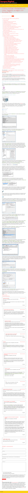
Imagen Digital (7, 1)
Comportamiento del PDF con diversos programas (9, 23)
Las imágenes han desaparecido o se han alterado (10, 52)
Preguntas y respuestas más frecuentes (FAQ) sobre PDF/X (10, 35)
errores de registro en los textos (15, 76)
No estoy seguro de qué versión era (9, 309)
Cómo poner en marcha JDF (6, 67)
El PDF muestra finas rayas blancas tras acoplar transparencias (12, 43)
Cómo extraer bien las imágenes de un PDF (8, 28)
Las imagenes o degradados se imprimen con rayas (11, 47)
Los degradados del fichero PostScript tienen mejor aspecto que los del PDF (14, 58)
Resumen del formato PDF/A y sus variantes (9, 68)
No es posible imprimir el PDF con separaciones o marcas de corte (13, 62)
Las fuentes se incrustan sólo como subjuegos (10, 46)
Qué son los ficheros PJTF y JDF (7, 66)
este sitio (23, 487)
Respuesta (24, 316)
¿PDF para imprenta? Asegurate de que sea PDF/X (9, 65)
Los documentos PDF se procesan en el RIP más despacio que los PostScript (14, 59)
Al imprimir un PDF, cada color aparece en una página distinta (12, 39)
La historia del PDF (5, 20)
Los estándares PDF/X (6, 32)
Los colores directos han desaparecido (9, 56)
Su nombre (3, 451)
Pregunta (4, 341)
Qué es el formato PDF (6, 19)
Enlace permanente (22, 298)
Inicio (3, 5)
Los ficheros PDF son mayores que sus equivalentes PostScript (12, 60)
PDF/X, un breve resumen (6, 34)
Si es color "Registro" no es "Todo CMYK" (9, 401)
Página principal (4, 458)
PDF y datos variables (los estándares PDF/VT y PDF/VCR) (10, 33)
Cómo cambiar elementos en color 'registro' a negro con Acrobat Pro (13, 40)
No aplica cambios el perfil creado (7, 389)
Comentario (3, 461)
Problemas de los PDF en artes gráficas (8, 36)
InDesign (21, 103)
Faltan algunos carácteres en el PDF (9, 45)
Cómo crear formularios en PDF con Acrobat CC (9, 25)
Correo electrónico (4, 454)
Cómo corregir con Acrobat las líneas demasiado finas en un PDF (12, 41)
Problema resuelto (7, 368)
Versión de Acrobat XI (6, 298)
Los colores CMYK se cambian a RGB (9, 55)
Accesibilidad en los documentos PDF (8, 22)
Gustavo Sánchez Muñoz (15, 482)
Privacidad (1, 491)
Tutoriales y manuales (9, 5)
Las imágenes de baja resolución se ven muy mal (10, 48)
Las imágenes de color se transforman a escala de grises (11, 49)
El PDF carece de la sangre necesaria (9, 42)
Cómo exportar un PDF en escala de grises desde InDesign (10, 27)
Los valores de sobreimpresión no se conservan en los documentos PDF (13, 61)
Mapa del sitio (20, 5)
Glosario (15, 5)
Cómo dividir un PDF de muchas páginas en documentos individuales (12, 26)
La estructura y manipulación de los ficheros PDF (9, 21)
